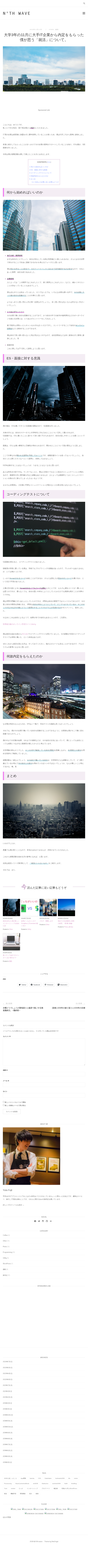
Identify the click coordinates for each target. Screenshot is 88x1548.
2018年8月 (6, 1439)
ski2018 (35, 1483)
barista (32, 1478)
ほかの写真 (7, 1517)
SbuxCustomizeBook (22, 1483)
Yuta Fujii (7, 1190)
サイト (5, 1091)
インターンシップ (32, 1488)
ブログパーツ (46, 1488)
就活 (5, 1493)
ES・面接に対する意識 (38, 170)
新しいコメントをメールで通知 (15, 1102)
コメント (7, 1036)
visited (13, 1488)
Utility (29, 929)
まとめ (32, 179)
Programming (7, 1252)
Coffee (5, 1235)
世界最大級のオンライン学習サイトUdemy (19, 624)
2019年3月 (6, 1403)
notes (76, 1478)
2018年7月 (6, 1444)
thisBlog (74, 1483)
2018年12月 (7, 1415)
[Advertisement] (44, 117)
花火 (30, 1493)
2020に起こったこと (10, 1478)
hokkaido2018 (60, 1478)
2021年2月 (6, 1397)
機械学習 (13, 1493)
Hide (49, 162)
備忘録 (56, 1488)
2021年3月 (6, 1391)
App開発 (23, 1478)
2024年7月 (7, 1362)
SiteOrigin (55, 1541)
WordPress (7, 1263)
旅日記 (71, 927)
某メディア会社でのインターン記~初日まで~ (11, 956)
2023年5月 (7, 1367)
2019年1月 (6, 1409)
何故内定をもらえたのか (38, 176)
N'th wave (17, 13)
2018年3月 (6, 1456)
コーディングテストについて (40, 173)
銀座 (37, 1493)
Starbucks (45, 1483)
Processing (8, 1483)
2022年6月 (7, 1379)
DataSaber (48, 1478)
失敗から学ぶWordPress (69, 1488)
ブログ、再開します (46, 921)
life (69, 1478)
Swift (65, 1483)
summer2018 (56, 1483)
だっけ (21, 1488)
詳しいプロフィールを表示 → (13, 1205)
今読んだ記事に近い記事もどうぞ (45, 182)
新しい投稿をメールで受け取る (15, 1105)
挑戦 (56, 29)
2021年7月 (6, 1385)
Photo (66, 927)
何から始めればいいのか (38, 167)
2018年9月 (6, 1433)
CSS (39, 1478)
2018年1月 (6, 1462)
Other (51, 29)
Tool (5, 1488)
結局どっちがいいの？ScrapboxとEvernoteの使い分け (29, 923)
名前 (5, 1070)
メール (6, 1081)
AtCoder (25, 634)
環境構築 (22, 1493)
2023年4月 (7, 1373)
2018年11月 (6, 1421)
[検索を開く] (84, 3)
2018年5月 (6, 1450)
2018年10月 (7, 1427)
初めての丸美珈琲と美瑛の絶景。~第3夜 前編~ (66, 922)
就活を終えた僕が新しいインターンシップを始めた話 (11, 923)
